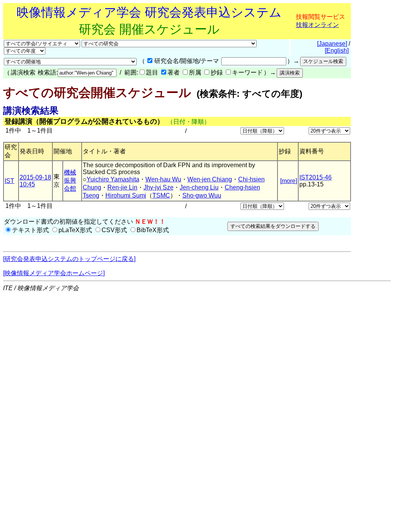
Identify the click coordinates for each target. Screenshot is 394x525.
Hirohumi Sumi (125, 195)
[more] (288, 181)
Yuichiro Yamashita (113, 179)
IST (9, 181)
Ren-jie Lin (122, 187)
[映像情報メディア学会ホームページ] (54, 273)
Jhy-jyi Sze (159, 187)
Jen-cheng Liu (199, 187)
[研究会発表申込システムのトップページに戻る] (69, 259)
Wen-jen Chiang (209, 179)
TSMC (161, 195)
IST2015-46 (315, 177)
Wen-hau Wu (163, 179)
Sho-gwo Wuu (201, 195)
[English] (337, 50)
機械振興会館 (70, 180)
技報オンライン (317, 25)
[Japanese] (332, 43)
